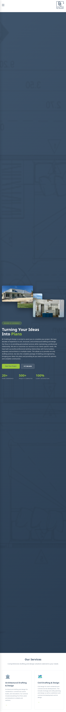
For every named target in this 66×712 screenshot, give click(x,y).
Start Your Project (10, 366)
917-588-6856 (28, 366)
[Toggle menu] (3, 5)
